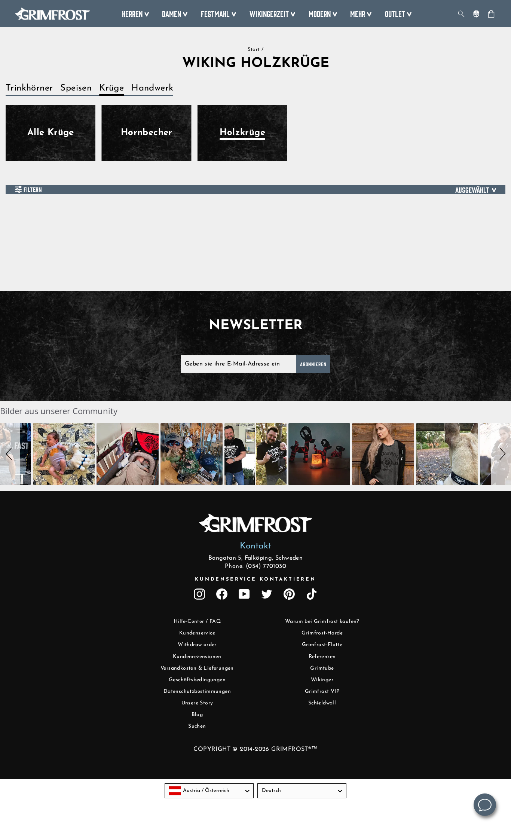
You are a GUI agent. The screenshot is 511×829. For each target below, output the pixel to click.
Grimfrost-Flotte (322, 645)
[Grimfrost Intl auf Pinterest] (289, 594)
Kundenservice (197, 633)
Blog (197, 715)
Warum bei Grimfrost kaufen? (322, 621)
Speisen (76, 88)
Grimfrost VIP (322, 691)
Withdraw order (197, 645)
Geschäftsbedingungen (197, 680)
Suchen (197, 726)
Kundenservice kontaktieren (255, 579)
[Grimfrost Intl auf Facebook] (221, 594)
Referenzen (322, 657)
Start (254, 49)
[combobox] (209, 790)
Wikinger (322, 680)
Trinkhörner (29, 88)
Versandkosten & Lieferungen (197, 668)
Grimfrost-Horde (322, 633)
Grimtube (322, 668)
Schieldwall (322, 703)
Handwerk (152, 88)
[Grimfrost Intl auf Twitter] (266, 594)
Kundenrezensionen (197, 657)
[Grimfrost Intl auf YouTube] (244, 594)
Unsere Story (197, 703)
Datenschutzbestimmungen (197, 691)
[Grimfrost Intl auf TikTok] (311, 594)
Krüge (111, 88)
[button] (10, 454)
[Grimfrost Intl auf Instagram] (199, 594)
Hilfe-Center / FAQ (197, 621)
